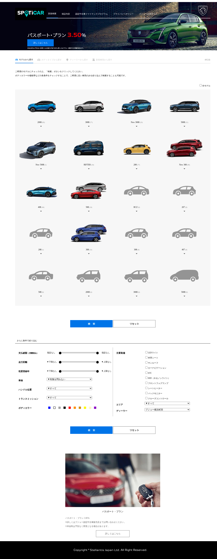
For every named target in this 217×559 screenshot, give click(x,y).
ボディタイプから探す (51, 60)
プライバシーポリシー (123, 14)
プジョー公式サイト (148, 14)
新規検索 (52, 13)
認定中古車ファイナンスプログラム (91, 14)
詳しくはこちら (40, 43)
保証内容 (66, 14)
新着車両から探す (104, 60)
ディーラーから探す (79, 60)
